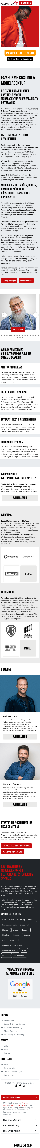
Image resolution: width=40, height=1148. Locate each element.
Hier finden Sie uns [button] (12, 1120)
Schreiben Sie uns (14, 851)
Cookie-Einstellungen (13, 1071)
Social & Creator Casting (14, 1024)
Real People (24, 127)
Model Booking (10, 1031)
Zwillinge (14, 231)
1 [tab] (1, 335)
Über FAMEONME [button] (11, 1097)
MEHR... (28, 573)
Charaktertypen (21, 228)
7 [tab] (19, 335)
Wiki (6, 1046)
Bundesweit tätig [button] (11, 1125)
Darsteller (29, 205)
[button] (20, 37)
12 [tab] (33, 335)
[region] (20, 37)
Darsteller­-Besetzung (13, 1027)
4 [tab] (9, 335)
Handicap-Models (8, 228)
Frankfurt (22, 193)
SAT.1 (3, 616)
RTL (34, 614)
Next (35, 315)
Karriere (7, 1053)
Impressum (9, 1075)
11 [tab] (30, 335)
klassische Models (22, 224)
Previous (4, 315)
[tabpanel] (18, 312)
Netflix (29, 616)
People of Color (28, 226)
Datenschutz (9, 1068)
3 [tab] (6, 335)
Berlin (32, 185)
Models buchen (26, 280)
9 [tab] (25, 335)
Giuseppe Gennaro (17, 1105)
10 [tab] (27, 335)
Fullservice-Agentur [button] (12, 1130)
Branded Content (27, 212)
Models (22, 205)
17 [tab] (22, 337)
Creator (4, 208)
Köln (24, 185)
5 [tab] (13, 335)
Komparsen (12, 208)
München (18, 189)
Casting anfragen (9, 280)
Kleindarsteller (6, 541)
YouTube (19, 125)
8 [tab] (22, 335)
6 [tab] (17, 335)
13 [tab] (35, 335)
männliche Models (8, 525)
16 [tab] (20, 337)
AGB (6, 1064)
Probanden (22, 208)
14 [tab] (38, 335)
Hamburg (6, 189)
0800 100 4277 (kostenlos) (18, 845)
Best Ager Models (14, 226)
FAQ (6, 1049)
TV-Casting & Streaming (14, 1034)
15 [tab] (17, 337)
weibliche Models (28, 523)
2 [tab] (4, 335)
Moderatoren (33, 147)
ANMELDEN (27, 3)
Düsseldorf (7, 193)
